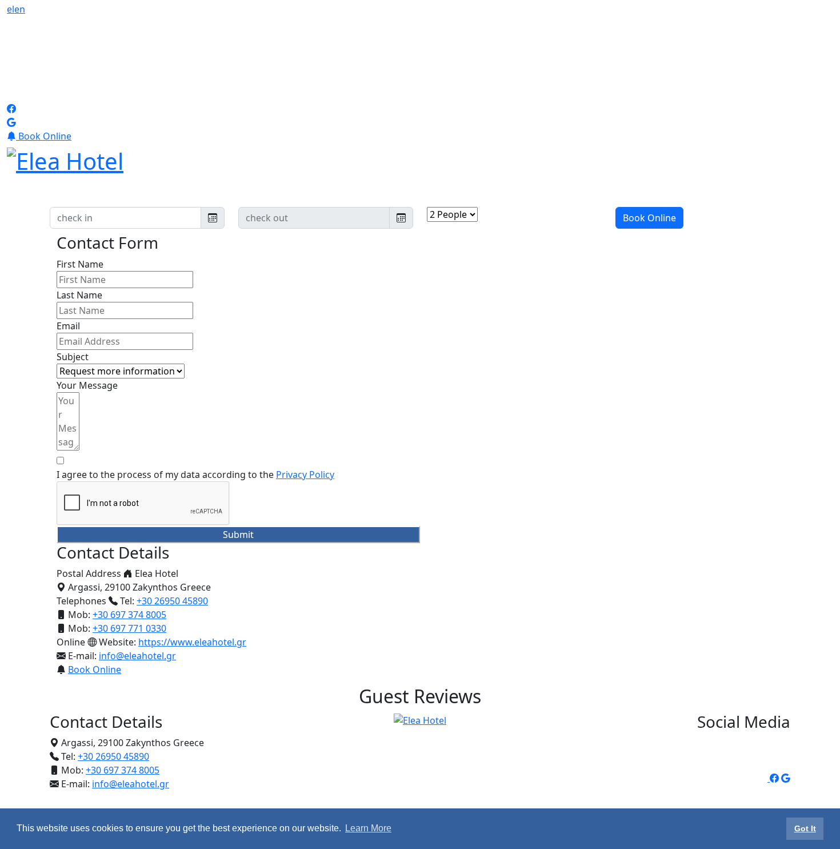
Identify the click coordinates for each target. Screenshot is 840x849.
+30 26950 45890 (172, 601)
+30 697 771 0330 (129, 628)
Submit (238, 534)
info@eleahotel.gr (137, 655)
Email (68, 326)
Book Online (43, 136)
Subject (73, 356)
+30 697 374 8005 (129, 614)
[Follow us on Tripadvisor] (92, 57)
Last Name (79, 295)
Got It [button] (805, 828)
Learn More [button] (368, 828)
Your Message (87, 385)
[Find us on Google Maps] (11, 122)
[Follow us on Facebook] (11, 108)
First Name (80, 264)
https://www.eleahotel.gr (192, 642)
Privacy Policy (305, 474)
